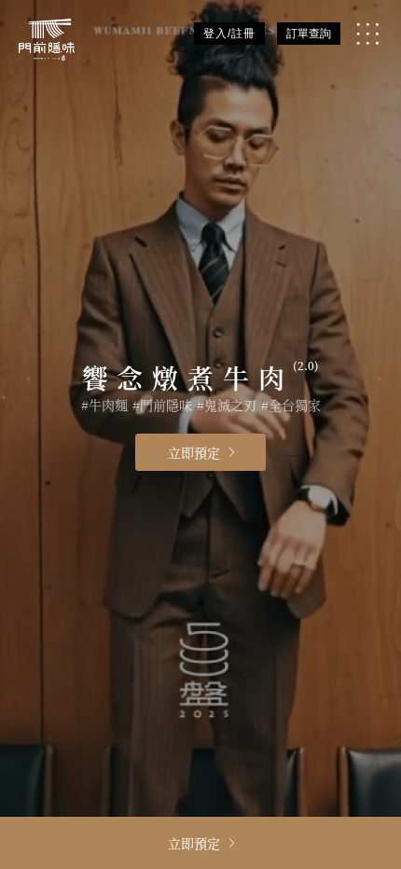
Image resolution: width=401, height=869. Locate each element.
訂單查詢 (308, 33)
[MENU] (367, 33)
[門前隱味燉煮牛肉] (47, 40)
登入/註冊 (229, 33)
